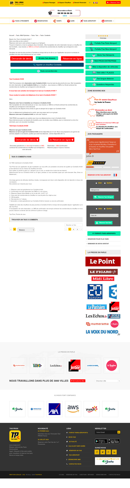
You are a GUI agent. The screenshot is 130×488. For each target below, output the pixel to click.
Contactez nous (74, 464)
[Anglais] (97, 2)
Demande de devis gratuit (98, 244)
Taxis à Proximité (22, 21)
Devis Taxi (72, 437)
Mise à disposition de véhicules (105, 66)
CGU (23, 474)
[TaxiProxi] (15, 441)
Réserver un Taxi (75, 450)
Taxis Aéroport (89, 21)
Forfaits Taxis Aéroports (47, 58)
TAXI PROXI (38, 474)
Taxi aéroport (74, 455)
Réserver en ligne (72, 58)
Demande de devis (22, 58)
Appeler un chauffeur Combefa (48, 64)
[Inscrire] (118, 432)
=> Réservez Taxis (114, 2)
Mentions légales (15, 474)
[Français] (94, 2)
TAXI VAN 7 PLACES (105, 72)
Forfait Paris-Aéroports (78, 433)
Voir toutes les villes (78, 381)
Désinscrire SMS (74, 459)
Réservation (42, 21)
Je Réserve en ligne (60, 139)
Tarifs (58, 21)
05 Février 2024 (43, 431)
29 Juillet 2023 (43, 439)
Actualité (73, 441)
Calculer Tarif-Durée (76, 446)
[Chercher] (119, 380)
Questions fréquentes (105, 84)
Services (108, 21)
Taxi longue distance (105, 78)
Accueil (61, 474)
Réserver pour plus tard (98, 239)
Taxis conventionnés (48, 71)
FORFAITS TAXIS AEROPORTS (105, 233)
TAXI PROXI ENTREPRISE (105, 60)
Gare (72, 21)
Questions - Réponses (86, 474)
